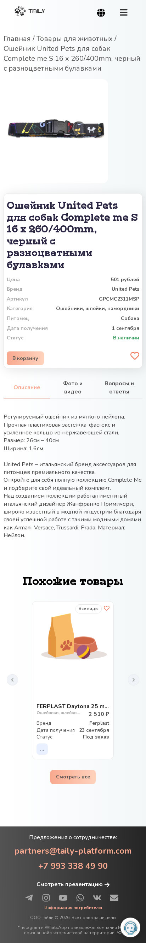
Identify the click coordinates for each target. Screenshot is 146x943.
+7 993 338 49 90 (73, 866)
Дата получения (55, 730)
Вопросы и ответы (119, 387)
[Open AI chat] (130, 927)
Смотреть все (73, 776)
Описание (26, 387)
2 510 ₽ (99, 714)
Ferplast (99, 723)
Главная (17, 38)
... (42, 749)
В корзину (25, 358)
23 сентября (94, 730)
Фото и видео (73, 387)
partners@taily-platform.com (73, 850)
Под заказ (96, 737)
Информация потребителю (73, 908)
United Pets (125, 289)
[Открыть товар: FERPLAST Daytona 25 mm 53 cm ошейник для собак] (72, 636)
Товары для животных (74, 38)
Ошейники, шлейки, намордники (97, 308)
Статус (44, 737)
